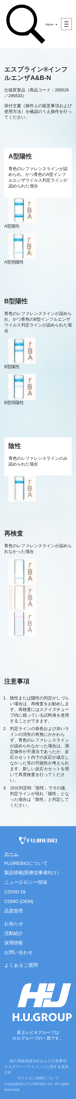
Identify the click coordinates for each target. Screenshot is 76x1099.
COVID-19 (15, 891)
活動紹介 (13, 933)
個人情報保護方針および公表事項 (38, 1061)
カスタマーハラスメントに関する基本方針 (36, 1070)
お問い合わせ (18, 952)
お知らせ (13, 923)
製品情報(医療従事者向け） (33, 872)
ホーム (11, 853)
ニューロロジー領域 (25, 882)
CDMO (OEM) (18, 901)
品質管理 (13, 911)
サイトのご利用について (38, 1078)
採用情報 (13, 942)
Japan (49, 24)
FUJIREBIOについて (26, 863)
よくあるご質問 (21, 965)
